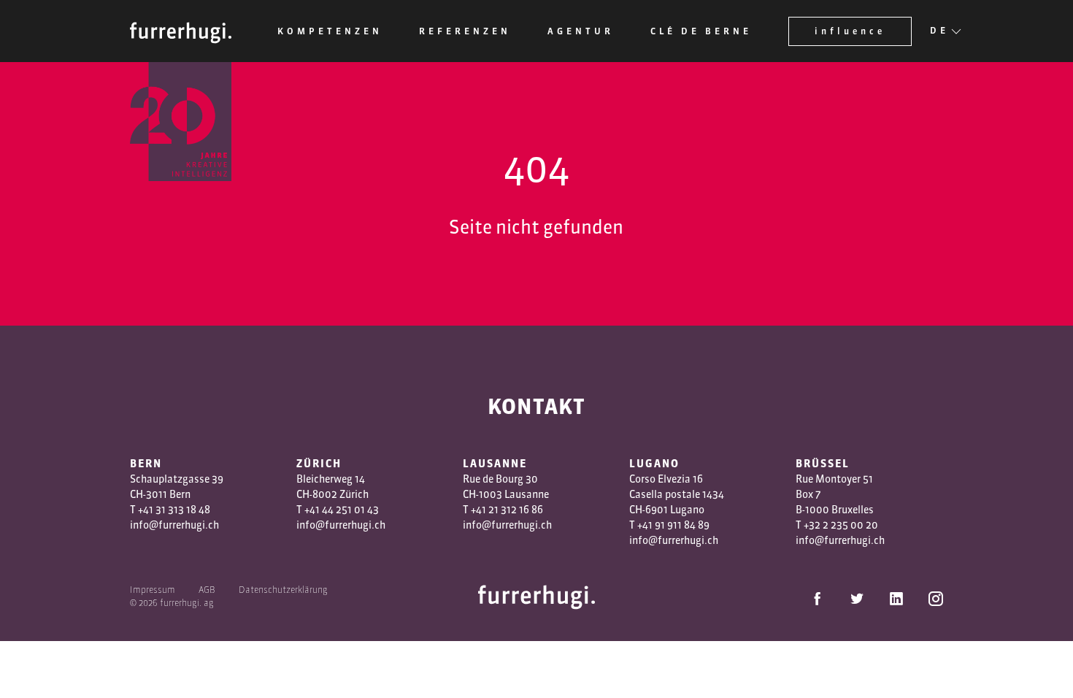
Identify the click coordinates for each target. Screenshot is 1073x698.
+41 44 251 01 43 (341, 509)
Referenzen (465, 31)
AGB (207, 589)
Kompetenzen (329, 31)
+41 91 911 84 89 (673, 525)
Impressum (152, 589)
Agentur (580, 31)
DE (939, 30)
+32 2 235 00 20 (841, 525)
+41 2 (482, 509)
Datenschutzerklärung (283, 589)
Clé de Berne (701, 31)
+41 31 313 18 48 (174, 509)
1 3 (500, 509)
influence (850, 31)
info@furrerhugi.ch (174, 525)
